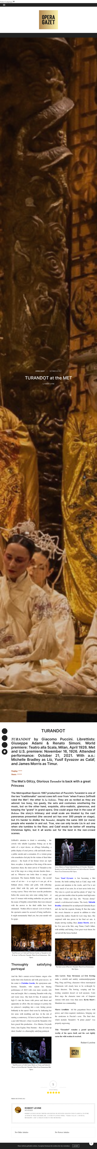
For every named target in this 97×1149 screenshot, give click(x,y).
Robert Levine (49, 384)
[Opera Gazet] (48, 19)
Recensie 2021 (20, 1099)
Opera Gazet (40, 371)
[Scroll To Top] (91, 1143)
